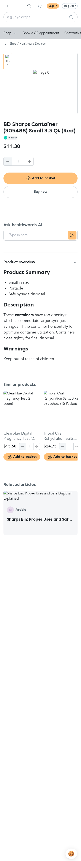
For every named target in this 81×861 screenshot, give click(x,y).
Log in (52, 6)
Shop (7, 33)
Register (70, 6)
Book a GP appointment (41, 33)
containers (24, 315)
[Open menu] (15, 6)
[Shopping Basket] (39, 6)
